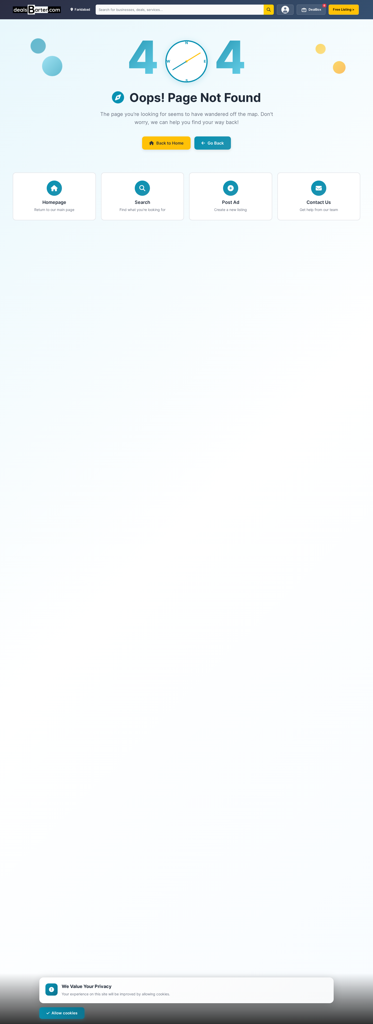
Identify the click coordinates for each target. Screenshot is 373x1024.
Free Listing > (343, 9)
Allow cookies (64, 1013)
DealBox (317, 8)
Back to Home (169, 143)
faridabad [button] (82, 9)
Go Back (216, 143)
